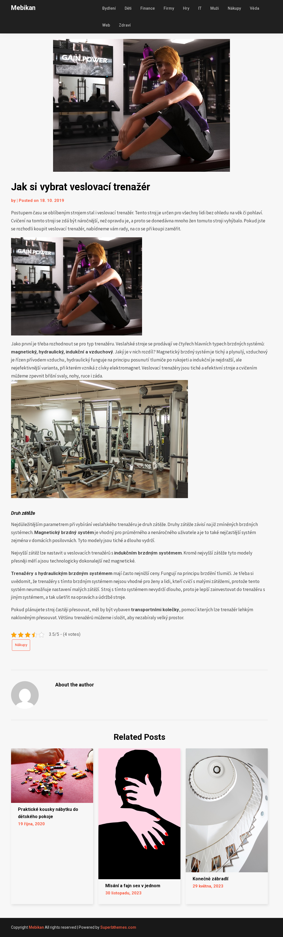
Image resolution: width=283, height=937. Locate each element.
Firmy (169, 8)
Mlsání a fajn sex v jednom (132, 885)
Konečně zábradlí (210, 878)
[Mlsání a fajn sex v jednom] (139, 812)
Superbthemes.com (118, 927)
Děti (128, 8)
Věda (254, 8)
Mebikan (23, 8)
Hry (186, 8)
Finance (147, 8)
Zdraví (125, 25)
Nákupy (234, 8)
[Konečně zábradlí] (227, 808)
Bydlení (109, 8)
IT (199, 8)
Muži (214, 8)
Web (106, 25)
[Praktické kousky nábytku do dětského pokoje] (52, 774)
